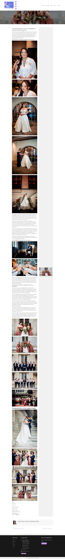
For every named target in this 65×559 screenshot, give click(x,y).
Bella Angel (14, 505)
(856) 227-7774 (24, 549)
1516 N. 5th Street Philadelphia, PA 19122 (26, 547)
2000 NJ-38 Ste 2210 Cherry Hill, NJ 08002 (26, 543)
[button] (16, 2)
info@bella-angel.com (25, 551)
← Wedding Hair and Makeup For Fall (18, 528)
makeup (15, 228)
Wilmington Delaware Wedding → (47, 528)
